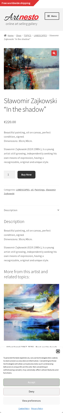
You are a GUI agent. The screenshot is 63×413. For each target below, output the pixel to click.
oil (32, 189)
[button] (58, 351)
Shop (18, 35)
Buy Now (26, 174)
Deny (31, 391)
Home (11, 35)
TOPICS (27, 35)
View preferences (31, 400)
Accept (31, 382)
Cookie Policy (24, 408)
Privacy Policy (37, 408)
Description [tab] (10, 210)
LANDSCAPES (40, 35)
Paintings (40, 189)
